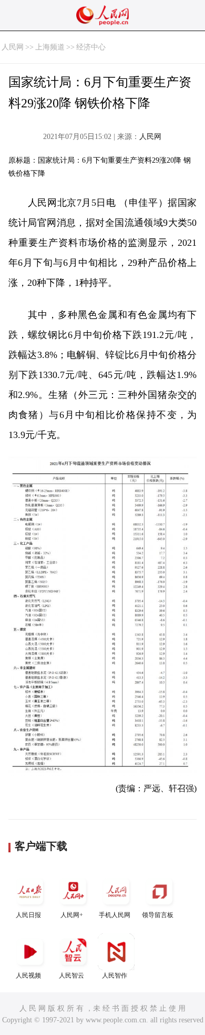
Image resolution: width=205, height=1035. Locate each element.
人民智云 (71, 975)
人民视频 (28, 975)
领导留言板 (157, 915)
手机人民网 (114, 915)
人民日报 (28, 915)
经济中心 (91, 47)
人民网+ (71, 915)
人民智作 (114, 975)
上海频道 (50, 47)
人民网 (13, 47)
